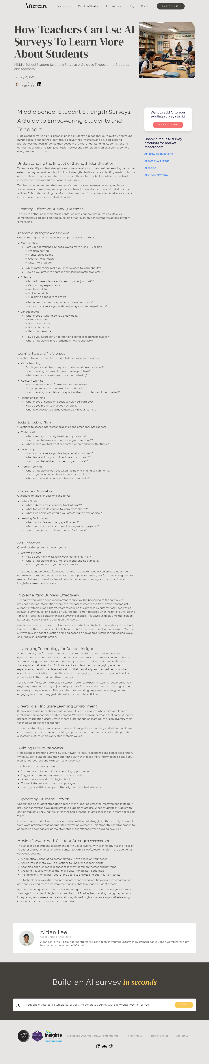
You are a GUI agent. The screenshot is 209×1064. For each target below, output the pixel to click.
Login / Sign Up (170, 6)
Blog (131, 6)
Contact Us (182, 1035)
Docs (144, 6)
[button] (64, 6)
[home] (35, 6)
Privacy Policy (134, 1035)
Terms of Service (159, 1035)
